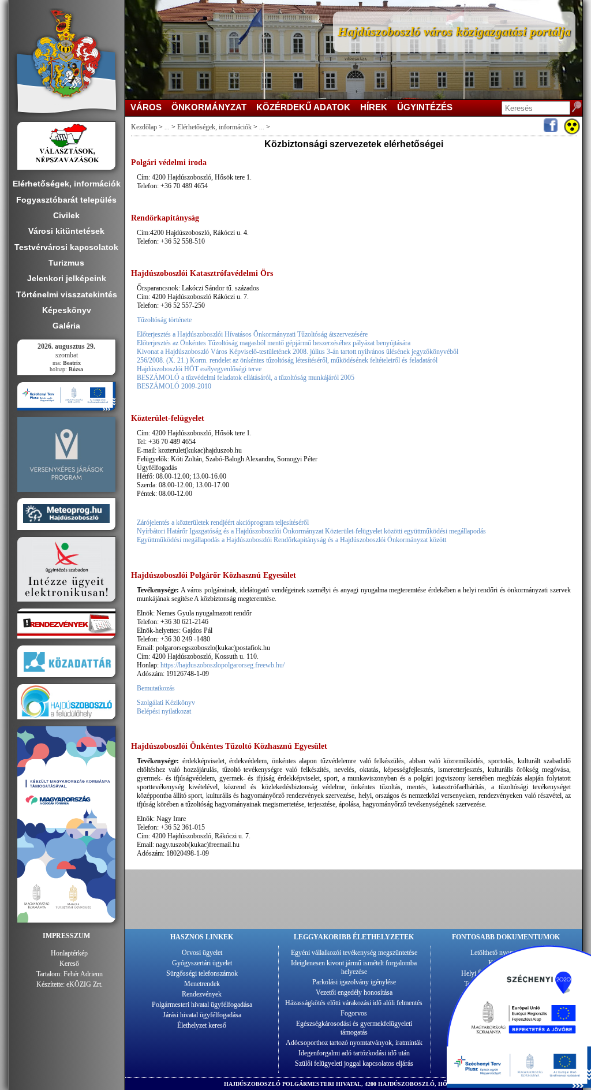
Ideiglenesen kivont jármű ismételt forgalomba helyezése (354, 967)
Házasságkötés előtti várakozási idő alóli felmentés (353, 1003)
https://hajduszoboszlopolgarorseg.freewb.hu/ (222, 665)
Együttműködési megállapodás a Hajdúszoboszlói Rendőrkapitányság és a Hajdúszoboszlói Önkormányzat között (291, 540)
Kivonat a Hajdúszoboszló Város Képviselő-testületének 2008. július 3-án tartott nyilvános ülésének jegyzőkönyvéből (297, 352)
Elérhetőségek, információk (214, 127)
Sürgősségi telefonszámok (202, 973)
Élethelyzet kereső (201, 1025)
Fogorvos (354, 1013)
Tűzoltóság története (164, 320)
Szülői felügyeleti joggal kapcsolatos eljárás (354, 1063)
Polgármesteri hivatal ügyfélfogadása (202, 1005)
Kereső (69, 964)
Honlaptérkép (69, 953)
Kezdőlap (144, 127)
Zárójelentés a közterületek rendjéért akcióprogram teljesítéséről (223, 522)
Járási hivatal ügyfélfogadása (202, 1015)
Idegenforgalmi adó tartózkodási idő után (354, 1053)
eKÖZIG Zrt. (84, 984)
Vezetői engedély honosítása (354, 992)
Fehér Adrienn (83, 974)
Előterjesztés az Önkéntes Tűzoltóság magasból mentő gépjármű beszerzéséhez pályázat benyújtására (273, 343)
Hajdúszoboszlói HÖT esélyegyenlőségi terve (199, 369)
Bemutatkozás (156, 688)
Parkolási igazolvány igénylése (354, 982)
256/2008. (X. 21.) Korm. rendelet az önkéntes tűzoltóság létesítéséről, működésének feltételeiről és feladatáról (287, 360)
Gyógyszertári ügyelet (202, 963)
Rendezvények (202, 994)
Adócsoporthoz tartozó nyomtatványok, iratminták (354, 1043)
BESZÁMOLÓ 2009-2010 (174, 386)
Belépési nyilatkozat (164, 711)
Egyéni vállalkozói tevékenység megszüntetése (354, 953)
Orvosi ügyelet (202, 953)
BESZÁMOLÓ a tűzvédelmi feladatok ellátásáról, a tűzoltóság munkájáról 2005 (245, 378)
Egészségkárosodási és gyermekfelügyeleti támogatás (354, 1028)
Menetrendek (202, 984)
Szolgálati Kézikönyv (166, 703)
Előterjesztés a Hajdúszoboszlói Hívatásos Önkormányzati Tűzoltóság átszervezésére (252, 334)
